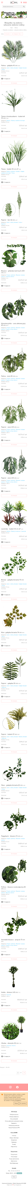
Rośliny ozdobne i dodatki (13, 171)
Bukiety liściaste (23, 736)
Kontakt (14, 1168)
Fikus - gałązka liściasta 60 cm (13, 785)
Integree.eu (18, 1185)
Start (11, 27)
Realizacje (14, 1142)
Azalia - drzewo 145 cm (10, 992)
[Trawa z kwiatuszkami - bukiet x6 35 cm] (14, 101)
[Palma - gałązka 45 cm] (14, 50)
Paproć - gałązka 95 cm (11, 683)
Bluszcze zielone (10, 892)
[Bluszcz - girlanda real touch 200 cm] (14, 255)
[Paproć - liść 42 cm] (14, 204)
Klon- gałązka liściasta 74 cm (12, 632)
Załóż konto (14, 1161)
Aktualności (14, 1140)
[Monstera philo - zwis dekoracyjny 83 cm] (14, 308)
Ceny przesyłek (14, 1119)
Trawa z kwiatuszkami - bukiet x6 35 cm (13, 117)
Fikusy (3, 585)
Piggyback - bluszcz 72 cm (12, 836)
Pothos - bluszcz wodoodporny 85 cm (13, 888)
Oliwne (14, 1045)
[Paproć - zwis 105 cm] (14, 411)
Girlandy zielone (10, 276)
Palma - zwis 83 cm (9, 376)
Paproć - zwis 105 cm (10, 427)
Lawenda (23, 531)
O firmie (14, 1135)
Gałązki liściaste (23, 68)
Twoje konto (14, 1154)
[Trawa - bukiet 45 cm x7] (14, 153)
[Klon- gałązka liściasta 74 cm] (14, 617)
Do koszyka (14, 83)
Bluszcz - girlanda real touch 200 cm (13, 272)
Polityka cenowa (14, 1114)
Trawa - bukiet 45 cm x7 (11, 169)
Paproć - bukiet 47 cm (10, 734)
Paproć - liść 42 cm (9, 220)
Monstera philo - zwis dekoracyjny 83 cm (13, 324)
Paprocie (3, 224)
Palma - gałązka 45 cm (10, 65)
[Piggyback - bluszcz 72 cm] (14, 820)
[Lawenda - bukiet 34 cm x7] (14, 513)
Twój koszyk (14, 1156)
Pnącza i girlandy (11, 275)
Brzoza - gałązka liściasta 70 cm (12, 580)
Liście (20, 222)
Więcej (16, 1103)
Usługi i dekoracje (14, 1137)
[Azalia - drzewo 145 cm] (14, 977)
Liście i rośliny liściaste (12, 68)
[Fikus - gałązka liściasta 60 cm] (14, 769)
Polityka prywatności (14, 1125)
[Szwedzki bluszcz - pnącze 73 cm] (14, 924)
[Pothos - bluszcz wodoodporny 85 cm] (14, 871)
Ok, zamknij (23, 1103)
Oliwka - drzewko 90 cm (11, 1043)
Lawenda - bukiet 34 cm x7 (12, 529)
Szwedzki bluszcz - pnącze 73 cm (13, 940)
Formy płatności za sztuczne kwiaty (14, 1121)
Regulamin (14, 1123)
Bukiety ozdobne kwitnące (18, 120)
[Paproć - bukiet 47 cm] (14, 719)
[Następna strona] (24, 1072)
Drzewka (9, 994)
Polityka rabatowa (14, 1116)
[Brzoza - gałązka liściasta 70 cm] (14, 564)
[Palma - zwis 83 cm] (14, 360)
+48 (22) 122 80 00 (15, 1170)
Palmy (3, 69)
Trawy (13, 173)
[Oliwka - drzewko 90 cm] (14, 1027)
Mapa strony (14, 1146)
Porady (14, 1144)
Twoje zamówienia (14, 1158)
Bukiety (8, 120)
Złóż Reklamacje (14, 1163)
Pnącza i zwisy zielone (11, 329)
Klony (3, 636)
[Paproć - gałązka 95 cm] (14, 668)
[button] (5, 2)
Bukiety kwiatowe (15, 531)
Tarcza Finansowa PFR (14, 1127)
